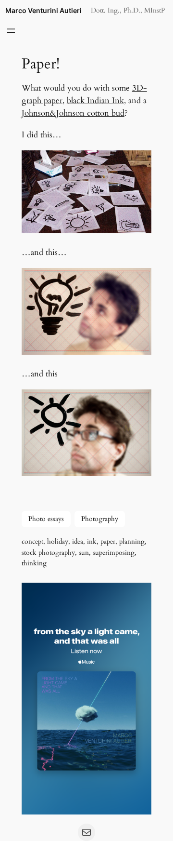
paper (107, 541)
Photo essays (46, 518)
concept (32, 541)
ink (92, 541)
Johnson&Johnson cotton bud (73, 113)
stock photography (48, 552)
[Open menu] (11, 31)
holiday (57, 541)
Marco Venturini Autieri (43, 10)
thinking (34, 563)
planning (132, 541)
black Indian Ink (95, 100)
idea (77, 541)
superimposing (114, 552)
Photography (99, 518)
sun (84, 552)
